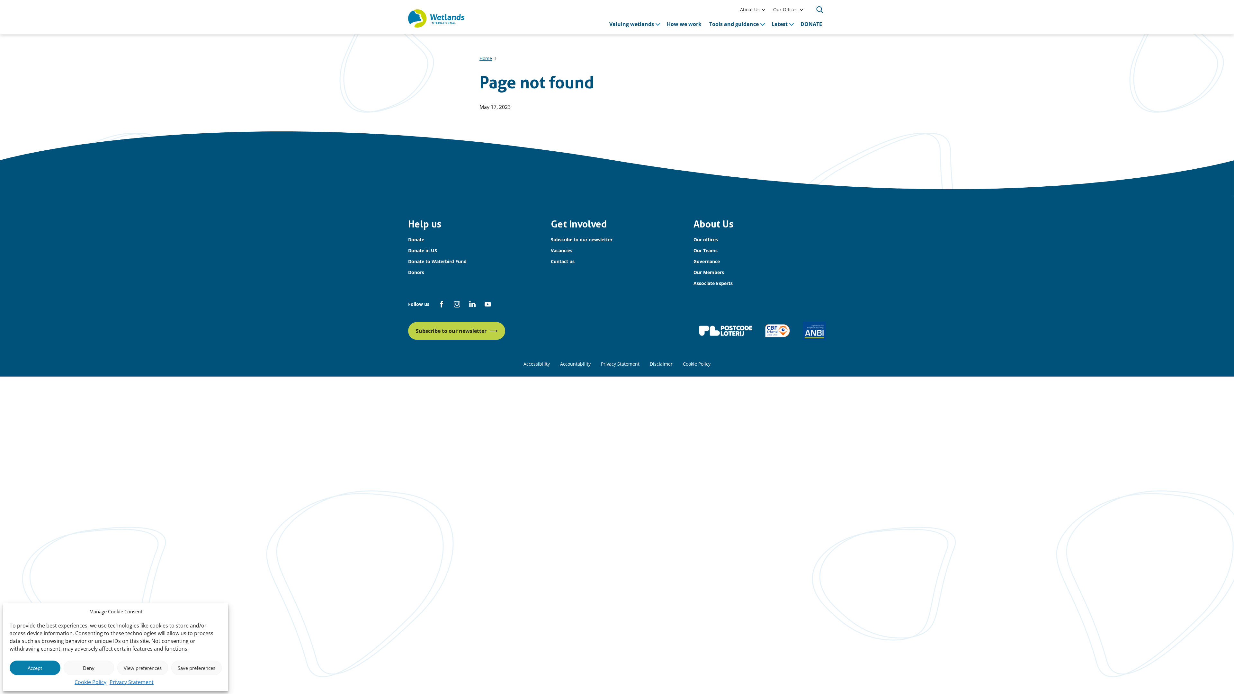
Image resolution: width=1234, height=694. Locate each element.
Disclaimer (661, 364)
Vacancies (561, 250)
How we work (684, 24)
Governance (706, 261)
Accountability (575, 364)
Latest (780, 24)
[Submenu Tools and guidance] (762, 24)
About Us (750, 9)
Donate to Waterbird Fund (437, 261)
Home (485, 58)
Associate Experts (713, 283)
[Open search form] (820, 10)
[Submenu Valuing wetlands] (657, 24)
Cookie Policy (90, 682)
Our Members (708, 272)
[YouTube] (488, 304)
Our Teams (705, 250)
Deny (88, 668)
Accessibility (536, 364)
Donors (416, 272)
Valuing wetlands (631, 24)
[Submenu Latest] (791, 24)
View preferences (143, 668)
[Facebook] (441, 304)
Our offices (705, 239)
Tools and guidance (734, 24)
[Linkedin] (472, 304)
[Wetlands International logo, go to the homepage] (436, 18)
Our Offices (785, 9)
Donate (416, 239)
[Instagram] (457, 304)
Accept (35, 668)
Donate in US (422, 250)
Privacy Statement (132, 682)
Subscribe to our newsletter (582, 239)
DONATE (811, 24)
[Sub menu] (763, 9)
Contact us (563, 261)
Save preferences (196, 668)
